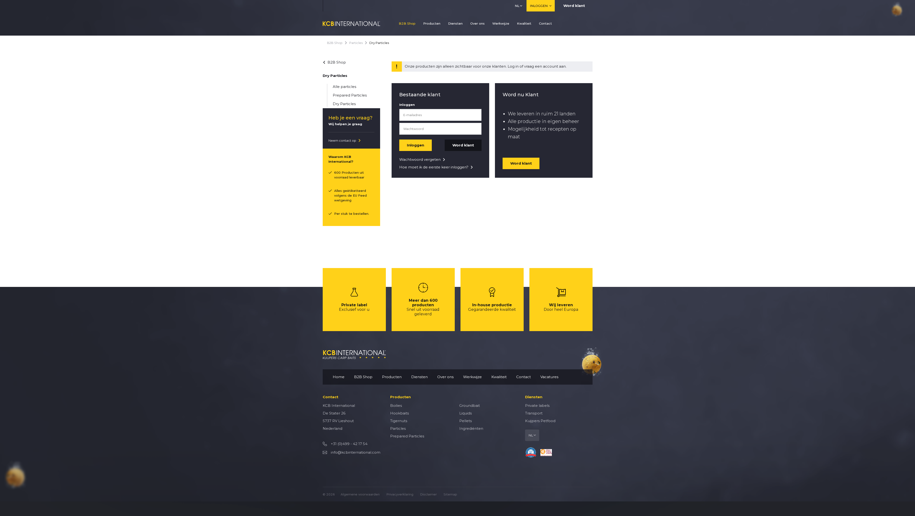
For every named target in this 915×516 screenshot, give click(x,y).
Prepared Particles (350, 95)
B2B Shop (407, 23)
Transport (534, 413)
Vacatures (549, 377)
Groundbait (469, 405)
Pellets (465, 421)
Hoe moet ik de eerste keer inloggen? (433, 167)
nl (517, 6)
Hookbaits (399, 413)
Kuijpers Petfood (540, 421)
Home (338, 377)
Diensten (455, 23)
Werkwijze (500, 23)
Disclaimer (428, 494)
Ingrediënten (471, 428)
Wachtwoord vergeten (420, 159)
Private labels (537, 405)
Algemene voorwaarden (360, 494)
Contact (545, 23)
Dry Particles (344, 104)
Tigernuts (398, 421)
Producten (431, 23)
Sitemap (450, 494)
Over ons (477, 23)
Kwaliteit (524, 23)
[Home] (351, 23)
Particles (356, 43)
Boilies (396, 405)
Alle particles (344, 86)
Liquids (465, 413)
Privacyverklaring (399, 494)
